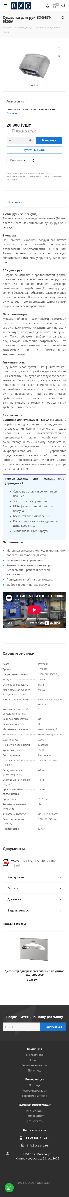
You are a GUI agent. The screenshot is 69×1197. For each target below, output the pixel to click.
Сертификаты (34, 1121)
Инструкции (34, 1110)
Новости (34, 1060)
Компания (34, 1049)
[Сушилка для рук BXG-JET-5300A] (34, 64)
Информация (34, 1079)
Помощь (34, 1085)
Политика (34, 1070)
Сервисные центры (34, 1065)
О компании (34, 1055)
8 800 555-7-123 (36, 1137)
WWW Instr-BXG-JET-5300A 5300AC (33, 861)
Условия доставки (34, 1090)
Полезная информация (34, 1104)
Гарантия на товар (34, 1095)
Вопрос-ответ (35, 1116)
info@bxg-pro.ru (37, 1145)
